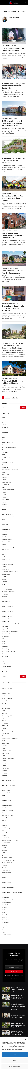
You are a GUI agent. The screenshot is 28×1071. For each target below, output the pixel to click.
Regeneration (5, 629)
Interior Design (6, 549)
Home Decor (5, 534)
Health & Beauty (6, 522)
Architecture (5, 427)
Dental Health (5, 474)
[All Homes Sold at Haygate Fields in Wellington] (14, 368)
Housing (4, 544)
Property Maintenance (8, 619)
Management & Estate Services (10, 571)
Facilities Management (8, 489)
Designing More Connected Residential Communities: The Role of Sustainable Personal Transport (18, 1006)
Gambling (4, 507)
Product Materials (6, 604)
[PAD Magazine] (13, 2)
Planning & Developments (8, 591)
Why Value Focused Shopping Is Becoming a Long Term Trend (18, 997)
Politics (4, 599)
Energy (4, 479)
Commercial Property (7, 462)
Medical (4, 579)
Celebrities (5, 452)
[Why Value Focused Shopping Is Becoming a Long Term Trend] (6, 997)
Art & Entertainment (7, 430)
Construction (5, 464)
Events (3, 487)
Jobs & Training (6, 559)
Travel (3, 663)
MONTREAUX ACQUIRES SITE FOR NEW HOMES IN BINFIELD (13, 160)
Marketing (4, 576)
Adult (3, 417)
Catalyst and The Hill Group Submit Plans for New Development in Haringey (13, 345)
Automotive (5, 432)
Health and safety (6, 524)
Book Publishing (6, 440)
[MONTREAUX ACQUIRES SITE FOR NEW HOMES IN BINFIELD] (14, 146)
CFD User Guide (6, 457)
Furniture (4, 504)
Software (4, 639)
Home (10, 7)
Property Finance (6, 614)
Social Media (5, 636)
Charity (4, 459)
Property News (6, 621)
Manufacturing (6, 574)
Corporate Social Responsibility (10, 469)
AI (2, 422)
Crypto (3, 472)
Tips (3, 658)
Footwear (4, 502)
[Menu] (3, 3)
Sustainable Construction (8, 651)
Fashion (4, 492)
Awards (4, 435)
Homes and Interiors (7, 542)
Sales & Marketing (6, 634)
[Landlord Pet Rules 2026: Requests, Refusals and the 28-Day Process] (6, 1015)
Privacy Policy (17, 977)
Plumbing (4, 596)
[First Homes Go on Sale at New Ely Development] (14, 258)
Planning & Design (7, 589)
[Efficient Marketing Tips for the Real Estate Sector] (14, 36)
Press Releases (6, 601)
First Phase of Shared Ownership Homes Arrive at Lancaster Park (13, 235)
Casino (3, 450)
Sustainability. (5, 649)
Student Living (5, 646)
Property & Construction (8, 611)
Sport (3, 641)
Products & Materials (7, 606)
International (5, 554)
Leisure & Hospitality (7, 564)
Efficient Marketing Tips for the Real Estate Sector (13, 49)
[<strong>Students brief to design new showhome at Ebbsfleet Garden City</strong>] (14, 71)
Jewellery (4, 556)
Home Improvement (7, 537)
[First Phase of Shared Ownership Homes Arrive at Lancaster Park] (14, 221)
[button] (25, 1039)
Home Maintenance (7, 539)
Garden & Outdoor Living (8, 517)
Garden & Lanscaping (7, 514)
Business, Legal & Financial (9, 447)
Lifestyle (4, 566)
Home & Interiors (6, 532)
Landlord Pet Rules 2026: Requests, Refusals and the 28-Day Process (18, 1015)
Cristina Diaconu (14, 17)
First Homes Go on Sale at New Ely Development (12, 272)
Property (4, 609)
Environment (5, 484)
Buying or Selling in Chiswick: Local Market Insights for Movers (18, 989)
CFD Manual (5, 455)
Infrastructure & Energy (8, 547)
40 (13, 397)
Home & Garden (6, 529)
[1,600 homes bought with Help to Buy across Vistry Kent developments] (14, 108)
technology (5, 656)
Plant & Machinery (7, 594)
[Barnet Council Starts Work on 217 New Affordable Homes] (14, 183)
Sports (3, 644)
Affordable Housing (7, 420)
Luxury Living (5, 569)
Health (3, 519)
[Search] (25, 3)
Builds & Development (8, 442)
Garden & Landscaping (8, 512)
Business (4, 445)
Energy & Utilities (6, 482)
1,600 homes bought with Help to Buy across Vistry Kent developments (12, 123)
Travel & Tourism (6, 666)
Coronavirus (5, 467)
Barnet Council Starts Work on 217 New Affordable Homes (13, 198)
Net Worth (4, 581)
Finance (4, 494)
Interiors (4, 552)
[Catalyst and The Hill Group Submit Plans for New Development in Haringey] (14, 331)
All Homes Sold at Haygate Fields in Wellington (12, 382)
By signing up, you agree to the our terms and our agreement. (15, 977)
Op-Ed (3, 586)
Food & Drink (5, 499)
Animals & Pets (6, 425)
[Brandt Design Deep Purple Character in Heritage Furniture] (14, 293)
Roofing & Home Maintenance (10, 631)
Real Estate (5, 626)
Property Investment (7, 616)
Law (3, 561)
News (3, 584)
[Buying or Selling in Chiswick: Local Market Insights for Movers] (6, 989)
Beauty (4, 437)
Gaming (4, 509)
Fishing (4, 497)
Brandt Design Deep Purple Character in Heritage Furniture (13, 308)
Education (4, 477)
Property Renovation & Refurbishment (12, 624)
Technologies (5, 653)
